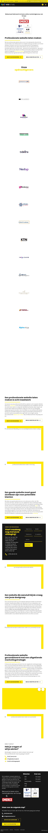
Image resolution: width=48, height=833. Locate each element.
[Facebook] (3, 804)
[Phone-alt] (42, 4)
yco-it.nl (37, 693)
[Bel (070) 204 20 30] (28, 1)
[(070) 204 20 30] (6, 554)
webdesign (12, 405)
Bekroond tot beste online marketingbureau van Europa (11, 792)
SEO (36, 505)
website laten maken (18, 414)
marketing (35, 513)
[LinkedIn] (8, 804)
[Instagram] (6, 804)
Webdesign (11, 703)
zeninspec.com (12, 698)
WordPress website (19, 51)
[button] (46, 5)
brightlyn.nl (25, 693)
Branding (11, 702)
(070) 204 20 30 (43, 1)
